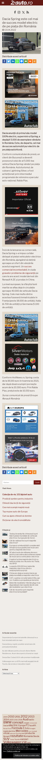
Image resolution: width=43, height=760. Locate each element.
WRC (29, 743)
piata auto (12, 733)
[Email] (26, 61)
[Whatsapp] (17, 61)
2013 (31, 716)
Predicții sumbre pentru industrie (17, 499)
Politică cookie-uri (13, 751)
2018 (20, 720)
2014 (6, 719)
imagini (32, 728)
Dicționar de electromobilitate (16, 520)
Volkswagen (12, 742)
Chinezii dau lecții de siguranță (16, 503)
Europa (21, 725)
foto (27, 728)
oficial (6, 733)
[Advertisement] (21, 611)
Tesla (12, 739)
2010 (11, 716)
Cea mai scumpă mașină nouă (15, 507)
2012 (24, 716)
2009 (5, 717)
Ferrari (5, 728)
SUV (6, 739)
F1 (27, 725)
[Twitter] (9, 61)
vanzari (24, 739)
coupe (26, 723)
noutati (34, 731)
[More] (34, 61)
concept (17, 722)
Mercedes (22, 730)
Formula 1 (18, 728)
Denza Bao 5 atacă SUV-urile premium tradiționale (20, 657)
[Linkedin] (13, 61)
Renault (6, 736)
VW (24, 742)
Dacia (5, 725)
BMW (7, 722)
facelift (32, 725)
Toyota (17, 739)
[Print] (30, 61)
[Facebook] (4, 61)
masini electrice (9, 731)
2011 (17, 716)
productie (30, 733)
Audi (26, 719)
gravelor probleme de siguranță (18, 273)
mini (30, 731)
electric (13, 725)
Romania (28, 736)
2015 (11, 720)
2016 (16, 720)
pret (23, 733)
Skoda (36, 736)
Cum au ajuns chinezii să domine (17, 516)
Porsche (18, 733)
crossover (33, 723)
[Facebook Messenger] (21, 61)
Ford (9, 728)
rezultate (16, 736)
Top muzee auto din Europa (14, 511)
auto (31, 719)
